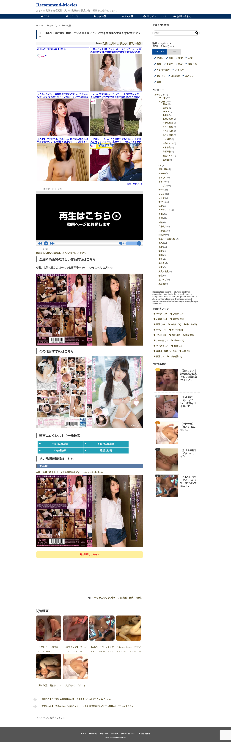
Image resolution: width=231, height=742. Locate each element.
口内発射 (176, 356)
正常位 (124, 597)
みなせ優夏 (168, 135)
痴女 (180, 58)
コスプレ (189, 75)
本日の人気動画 (60, 443)
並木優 (166, 160)
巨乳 (171, 58)
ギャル (162, 181)
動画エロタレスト (135, 184)
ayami (165, 108)
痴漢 (161, 255)
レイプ (162, 198)
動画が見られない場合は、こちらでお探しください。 (62, 253)
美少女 (124, 43)
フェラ (178, 314)
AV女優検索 (60, 450)
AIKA (165, 104)
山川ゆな (114, 43)
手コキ (169, 64)
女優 (174, 51)
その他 (162, 173)
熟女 (159, 64)
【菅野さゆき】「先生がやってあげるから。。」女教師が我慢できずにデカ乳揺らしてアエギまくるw (86, 706)
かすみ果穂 (168, 123)
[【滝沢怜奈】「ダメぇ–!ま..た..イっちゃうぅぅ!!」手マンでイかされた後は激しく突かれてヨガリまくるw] (75, 666)
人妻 (190, 58)
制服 (161, 222)
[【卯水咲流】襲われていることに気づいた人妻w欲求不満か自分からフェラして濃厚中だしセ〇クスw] (48, 666)
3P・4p (162, 97)
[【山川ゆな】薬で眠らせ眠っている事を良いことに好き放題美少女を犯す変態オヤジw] (89, 245)
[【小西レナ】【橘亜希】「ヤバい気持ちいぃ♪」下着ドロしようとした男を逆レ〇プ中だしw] (48, 628)
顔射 (178, 346)
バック (106, 597)
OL (160, 165)
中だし (115, 597)
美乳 (160, 356)
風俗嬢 (162, 284)
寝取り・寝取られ (167, 239)
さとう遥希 (168, 127)
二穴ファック (165, 210)
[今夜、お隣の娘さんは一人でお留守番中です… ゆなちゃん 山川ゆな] (89, 546)
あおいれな (168, 119)
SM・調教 (163, 169)
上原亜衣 (167, 151)
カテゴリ (158, 94)
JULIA (165, 115)
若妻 (161, 267)
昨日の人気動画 (106, 443)
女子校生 (163, 230)
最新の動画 (106, 450)
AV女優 (103, 43)
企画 (161, 218)
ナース (162, 190)
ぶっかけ (163, 177)
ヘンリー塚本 (163, 70)
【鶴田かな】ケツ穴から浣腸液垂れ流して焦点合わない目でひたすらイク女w (75, 699)
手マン (161, 330)
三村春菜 (167, 147)
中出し (160, 58)
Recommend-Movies (56, 4)
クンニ (161, 335)
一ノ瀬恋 (167, 139)
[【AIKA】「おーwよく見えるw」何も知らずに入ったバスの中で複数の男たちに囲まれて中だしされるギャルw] (102, 628)
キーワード (159, 51)
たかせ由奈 (168, 131)
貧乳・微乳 (135, 43)
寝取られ (192, 64)
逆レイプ (161, 75)
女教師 (162, 235)
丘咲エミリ (168, 155)
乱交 (180, 64)
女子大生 (163, 226)
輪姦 (161, 275)
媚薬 (159, 81)
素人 (161, 259)
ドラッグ (96, 597)
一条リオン (168, 143)
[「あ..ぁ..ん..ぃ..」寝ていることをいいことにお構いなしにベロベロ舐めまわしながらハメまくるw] (128, 628)
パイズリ (179, 70)
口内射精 (175, 75)
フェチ (162, 194)
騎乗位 (178, 319)
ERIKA (166, 111)
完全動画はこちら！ (89, 554)
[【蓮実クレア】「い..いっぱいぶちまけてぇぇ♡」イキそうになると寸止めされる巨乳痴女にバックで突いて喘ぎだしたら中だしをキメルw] (75, 628)
